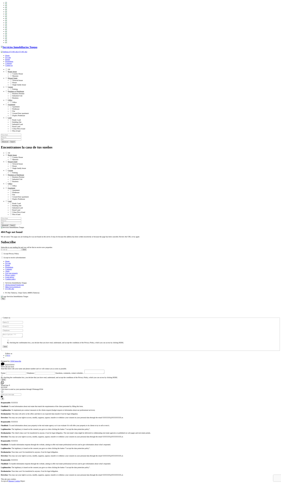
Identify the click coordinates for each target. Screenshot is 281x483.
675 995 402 (9, 289)
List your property (11, 273)
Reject (23, 481)
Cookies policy (10, 279)
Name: (3, 373)
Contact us (9, 65)
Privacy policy (10, 275)
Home (7, 55)
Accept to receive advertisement (14, 258)
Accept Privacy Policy (11, 254)
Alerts (7, 271)
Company (8, 63)
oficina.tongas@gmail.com (14, 285)
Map (3, 299)
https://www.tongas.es (13, 287)
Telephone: (30, 373)
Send (24, 249)
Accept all (4, 481)
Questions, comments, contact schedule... (70, 373)
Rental (7, 59)
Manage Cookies (14, 481)
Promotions (9, 61)
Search (12, 142)
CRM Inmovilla (15, 361)
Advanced (5, 142)
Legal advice (9, 277)
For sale (8, 57)
